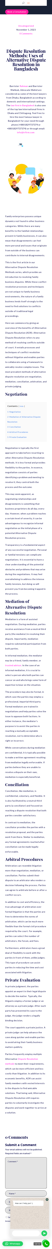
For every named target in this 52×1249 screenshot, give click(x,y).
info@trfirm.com (25, 132)
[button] (12, 1243)
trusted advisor (13, 665)
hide (22, 406)
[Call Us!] (46, 1244)
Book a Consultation (16, 11)
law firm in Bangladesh (22, 105)
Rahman (24, 86)
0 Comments (26, 33)
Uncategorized (26, 26)
